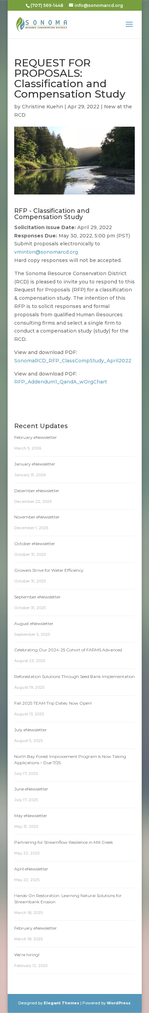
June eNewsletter (31, 789)
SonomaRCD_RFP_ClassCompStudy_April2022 (72, 361)
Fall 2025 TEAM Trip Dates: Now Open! (53, 703)
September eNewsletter (37, 596)
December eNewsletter (36, 490)
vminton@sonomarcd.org (46, 252)
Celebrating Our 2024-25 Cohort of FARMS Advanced (68, 649)
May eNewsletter (30, 815)
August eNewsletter (33, 623)
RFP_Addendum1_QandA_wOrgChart (60, 382)
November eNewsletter (37, 516)
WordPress (119, 1003)
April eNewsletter (31, 868)
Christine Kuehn (42, 106)
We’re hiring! (27, 954)
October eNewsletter (34, 543)
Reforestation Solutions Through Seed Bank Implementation (74, 676)
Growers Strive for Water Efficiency (49, 570)
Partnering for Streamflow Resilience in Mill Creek (63, 842)
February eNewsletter (35, 437)
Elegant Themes (61, 1003)
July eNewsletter (30, 729)
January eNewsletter (34, 464)
